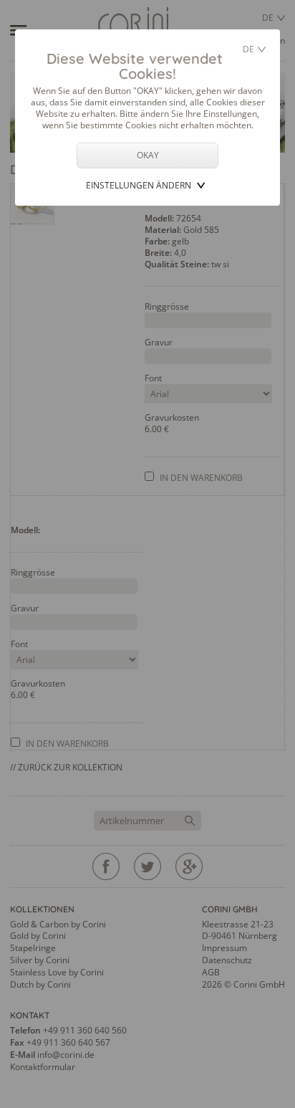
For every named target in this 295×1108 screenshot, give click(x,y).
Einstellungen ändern (138, 185)
